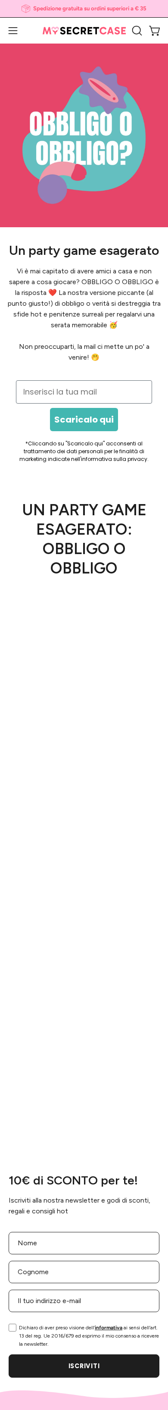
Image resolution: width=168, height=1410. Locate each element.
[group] (84, 8)
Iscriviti (84, 1366)
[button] (136, 31)
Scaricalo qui (84, 420)
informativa (108, 1328)
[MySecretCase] (84, 31)
